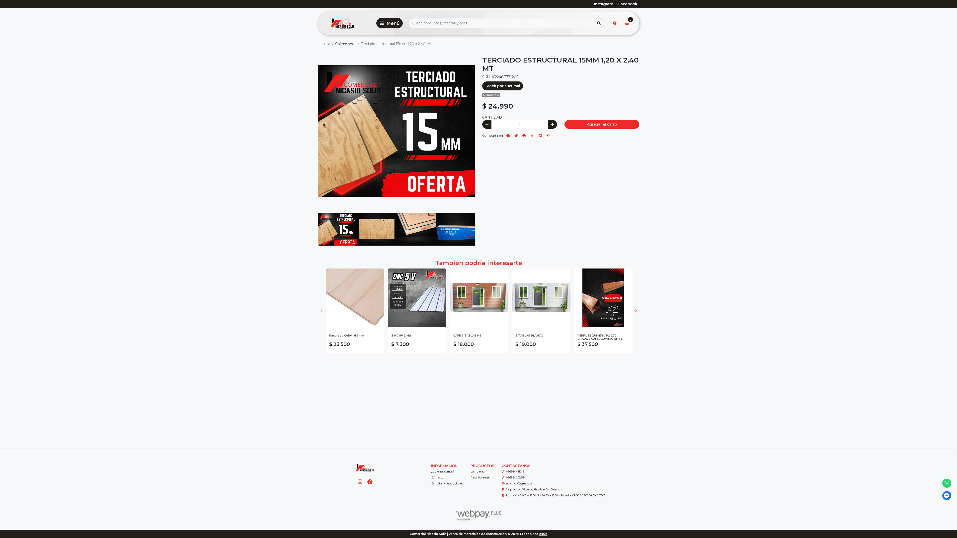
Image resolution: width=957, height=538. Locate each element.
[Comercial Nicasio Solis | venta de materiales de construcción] (346, 23)
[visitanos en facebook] (370, 481)
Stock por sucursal (502, 86)
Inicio (325, 44)
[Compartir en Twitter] (516, 135)
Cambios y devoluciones (447, 483)
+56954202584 (516, 477)
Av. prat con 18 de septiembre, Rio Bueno (532, 489)
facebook (627, 3)
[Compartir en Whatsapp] (548, 135)
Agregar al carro (602, 124)
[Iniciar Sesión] (615, 23)
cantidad (492, 117)
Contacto (437, 477)
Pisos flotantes (480, 477)
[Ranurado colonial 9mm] (355, 298)
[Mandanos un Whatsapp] (947, 483)
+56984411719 (515, 471)
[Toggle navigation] (389, 23)
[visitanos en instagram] (360, 481)
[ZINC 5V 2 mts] (417, 298)
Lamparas (477, 471)
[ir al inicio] (365, 467)
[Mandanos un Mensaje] (947, 495)
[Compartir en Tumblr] (532, 135)
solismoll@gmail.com (520, 483)
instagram (603, 3)
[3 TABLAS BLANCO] (541, 298)
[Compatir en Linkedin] (540, 135)
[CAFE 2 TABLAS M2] (479, 298)
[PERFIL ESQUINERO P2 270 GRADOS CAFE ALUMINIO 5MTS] (603, 298)
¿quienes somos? (442, 471)
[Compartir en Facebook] (508, 135)
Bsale (543, 534)
